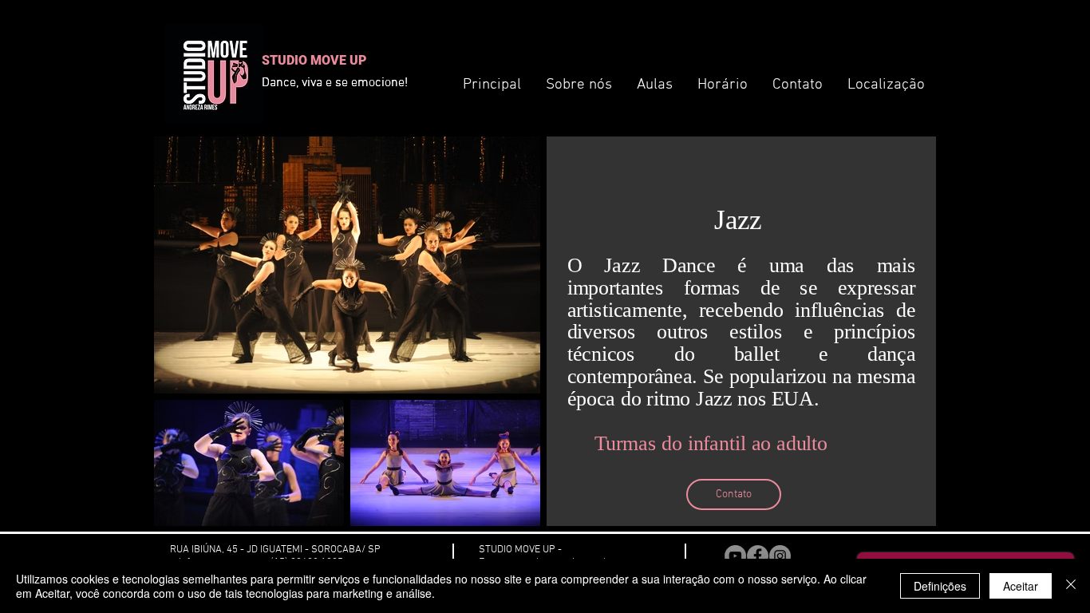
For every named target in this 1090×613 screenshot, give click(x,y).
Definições (940, 586)
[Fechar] (1070, 585)
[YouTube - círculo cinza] (735, 556)
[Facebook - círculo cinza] (757, 556)
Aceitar (1020, 586)
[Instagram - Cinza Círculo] (780, 556)
